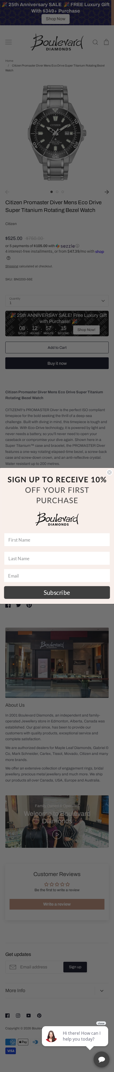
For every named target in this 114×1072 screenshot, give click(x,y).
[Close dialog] (109, 472)
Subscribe (57, 592)
